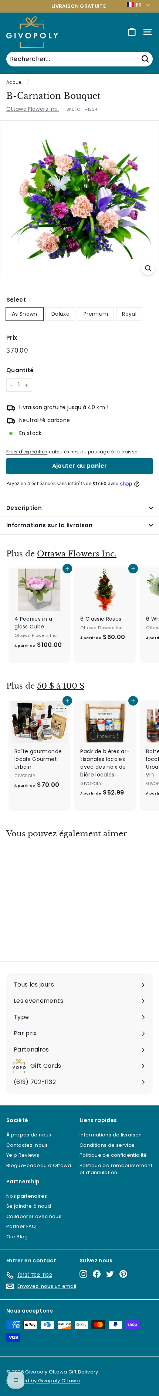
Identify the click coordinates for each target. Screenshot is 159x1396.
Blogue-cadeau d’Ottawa (38, 1165)
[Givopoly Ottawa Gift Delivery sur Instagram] (83, 1274)
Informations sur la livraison (49, 525)
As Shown (24, 314)
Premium (96, 314)
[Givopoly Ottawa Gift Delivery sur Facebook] (97, 1274)
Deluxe (60, 314)
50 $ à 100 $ (60, 686)
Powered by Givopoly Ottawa (43, 1380)
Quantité (20, 370)
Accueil (15, 82)
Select (16, 299)
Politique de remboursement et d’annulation (116, 1169)
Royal (129, 314)
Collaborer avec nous (33, 1216)
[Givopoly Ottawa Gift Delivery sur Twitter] (110, 1274)
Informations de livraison (111, 1134)
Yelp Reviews (22, 1155)
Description (24, 508)
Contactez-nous (27, 1145)
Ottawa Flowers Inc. (32, 109)
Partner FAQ (21, 1226)
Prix (11, 338)
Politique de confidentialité (113, 1155)
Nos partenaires (26, 1196)
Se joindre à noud (28, 1206)
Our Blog (17, 1236)
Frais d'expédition (26, 452)
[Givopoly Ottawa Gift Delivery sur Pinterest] (123, 1274)
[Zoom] (148, 268)
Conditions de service (107, 1145)
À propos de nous (28, 1134)
